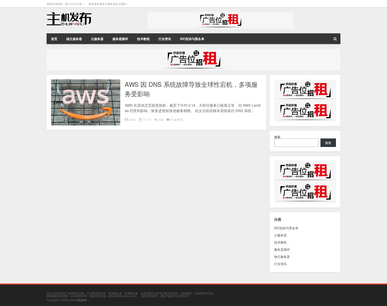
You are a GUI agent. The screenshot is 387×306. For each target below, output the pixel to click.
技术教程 (143, 38)
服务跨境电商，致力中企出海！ (65, 4)
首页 (54, 38)
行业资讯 (165, 38)
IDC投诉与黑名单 (192, 38)
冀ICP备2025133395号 (175, 296)
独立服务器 (74, 38)
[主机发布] (69, 13)
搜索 (277, 137)
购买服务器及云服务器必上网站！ (109, 4)
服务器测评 (120, 38)
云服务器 (97, 38)
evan (132, 119)
